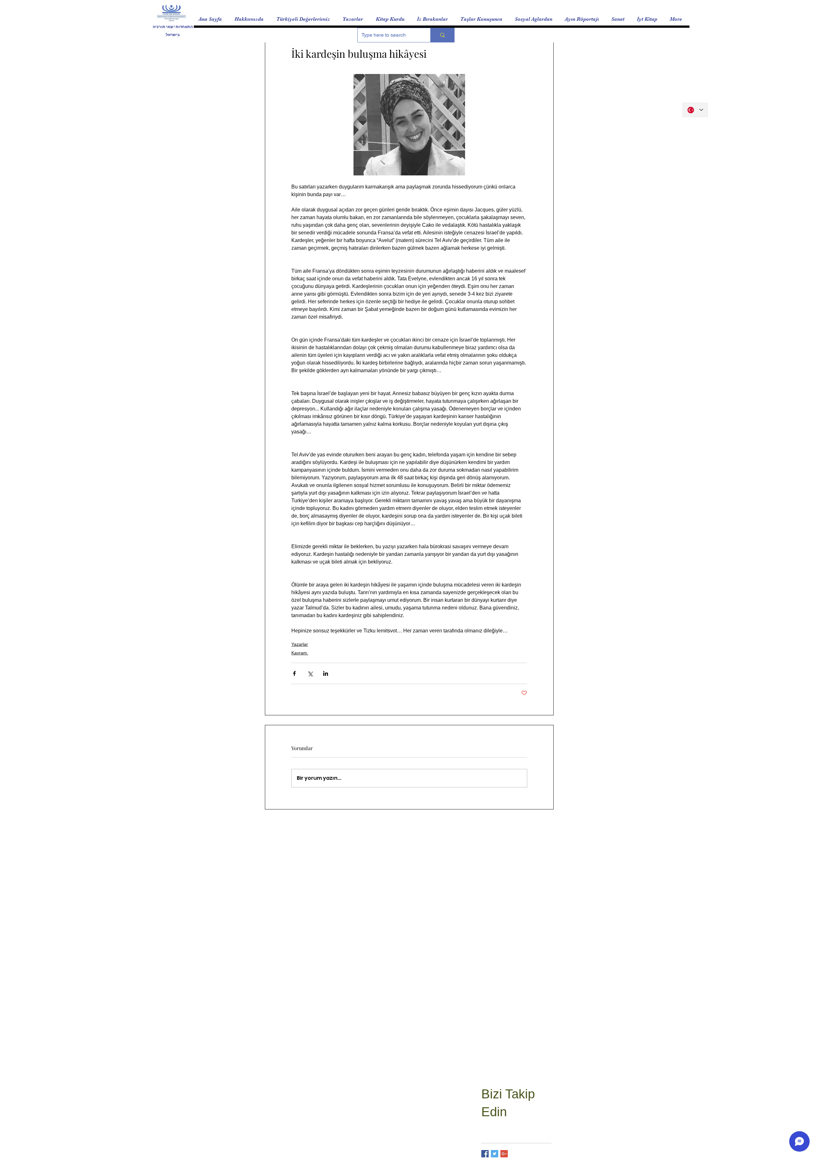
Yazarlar (299, 644)
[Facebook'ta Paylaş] (294, 673)
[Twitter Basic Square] (494, 1153)
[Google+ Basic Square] (504, 1153)
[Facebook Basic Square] (485, 1153)
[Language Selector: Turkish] (695, 110)
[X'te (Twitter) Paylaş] (310, 673)
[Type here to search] (442, 35)
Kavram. (299, 652)
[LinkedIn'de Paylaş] (326, 673)
